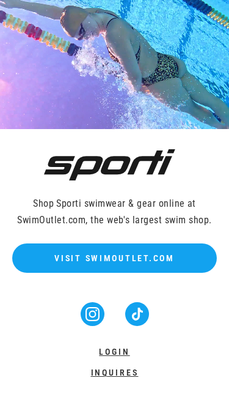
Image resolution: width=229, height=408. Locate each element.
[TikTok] (137, 322)
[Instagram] (93, 322)
